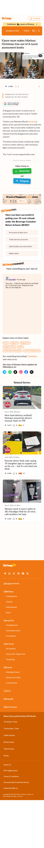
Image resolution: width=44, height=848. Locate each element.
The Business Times (11, 728)
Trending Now (11, 596)
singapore (14, 343)
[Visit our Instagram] (21, 372)
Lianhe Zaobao (9, 735)
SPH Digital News (11, 770)
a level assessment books (12, 350)
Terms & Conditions (11, 776)
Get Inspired (10, 648)
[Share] (39, 86)
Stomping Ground (13, 672)
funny (6, 343)
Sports (8, 612)
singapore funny (9, 347)
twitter (20, 347)
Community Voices (13, 630)
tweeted (32, 121)
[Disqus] (22, 304)
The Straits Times (10, 722)
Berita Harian (9, 742)
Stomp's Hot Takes (13, 677)
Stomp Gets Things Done (15, 654)
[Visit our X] (31, 372)
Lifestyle (9, 602)
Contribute (36, 18)
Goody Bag (10, 659)
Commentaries (11, 683)
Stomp (6, 755)
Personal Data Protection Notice (16, 782)
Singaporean (25, 343)
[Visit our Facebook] (26, 372)
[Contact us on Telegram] (4, 372)
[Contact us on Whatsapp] (10, 372)
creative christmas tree (31, 350)
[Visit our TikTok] (15, 372)
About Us (7, 765)
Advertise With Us (11, 788)
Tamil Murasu (9, 749)
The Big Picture (12, 625)
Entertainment (11, 607)
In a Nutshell (10, 636)
